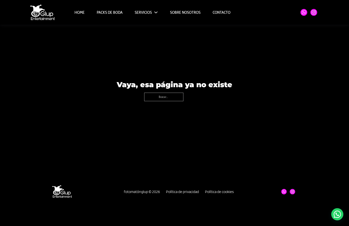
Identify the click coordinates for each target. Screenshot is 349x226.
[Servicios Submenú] (156, 12)
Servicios (143, 12)
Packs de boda (110, 12)
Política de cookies (219, 191)
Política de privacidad (182, 191)
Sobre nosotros (185, 12)
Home (80, 12)
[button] (337, 214)
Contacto (221, 12)
